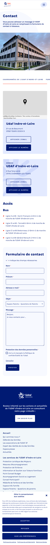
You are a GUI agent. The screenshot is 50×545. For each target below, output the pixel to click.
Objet (8, 299)
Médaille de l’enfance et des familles (18, 483)
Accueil (6, 433)
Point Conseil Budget (12, 473)
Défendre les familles (11, 440)
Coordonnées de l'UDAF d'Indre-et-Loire (23, 79)
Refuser (25, 528)
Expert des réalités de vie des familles (18, 446)
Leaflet (5, 116)
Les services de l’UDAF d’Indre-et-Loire (22, 457)
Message (10, 310)
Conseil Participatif (11, 480)
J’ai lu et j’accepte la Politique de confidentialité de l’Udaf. (21, 354)
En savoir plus (25, 418)
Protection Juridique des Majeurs (17, 461)
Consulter (9, 361)
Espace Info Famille (11, 486)
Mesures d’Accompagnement (15, 464)
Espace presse (9, 449)
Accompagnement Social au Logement (19, 476)
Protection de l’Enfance (12, 467)
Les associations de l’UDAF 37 (15, 443)
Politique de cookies (9, 542)
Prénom (9, 277)
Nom (8, 266)
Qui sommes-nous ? (11, 437)
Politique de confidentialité (26, 542)
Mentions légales (41, 542)
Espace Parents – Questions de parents (19, 489)
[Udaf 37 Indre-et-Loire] (7, 4)
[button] (46, 495)
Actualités (7, 452)
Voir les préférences (25, 536)
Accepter (25, 521)
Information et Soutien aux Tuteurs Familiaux (22, 470)
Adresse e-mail (13, 288)
